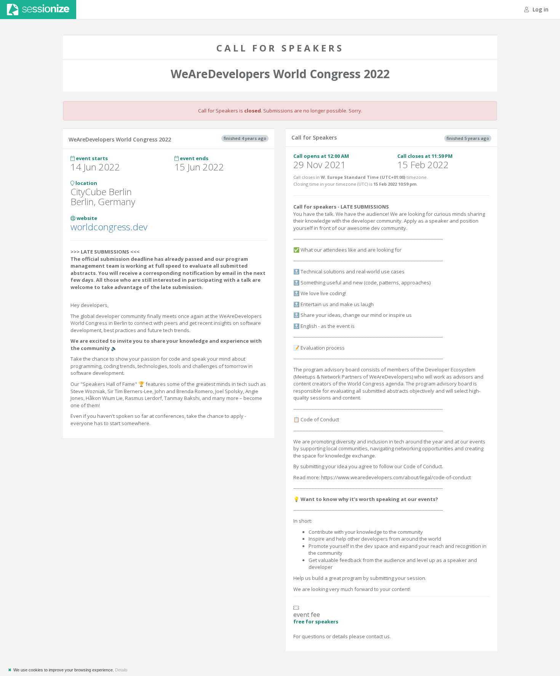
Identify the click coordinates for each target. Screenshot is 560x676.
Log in (540, 9)
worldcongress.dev (108, 226)
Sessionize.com (38, 9)
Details (121, 670)
